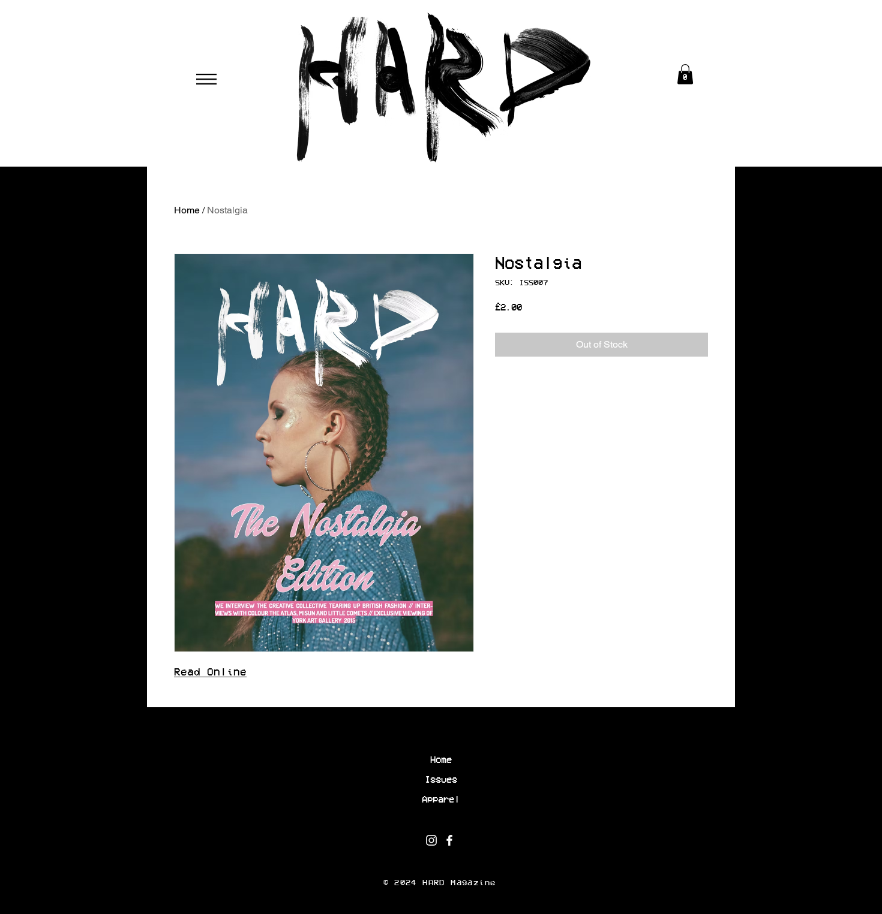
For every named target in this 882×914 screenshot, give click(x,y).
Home (187, 210)
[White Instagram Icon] (431, 840)
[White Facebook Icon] (449, 840)
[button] (206, 79)
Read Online (210, 671)
